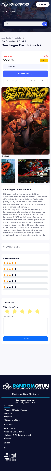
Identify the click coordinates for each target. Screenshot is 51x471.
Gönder (25, 339)
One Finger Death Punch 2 (13, 41)
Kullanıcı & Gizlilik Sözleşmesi (18, 435)
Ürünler (18, 38)
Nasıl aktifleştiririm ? (14, 81)
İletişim (8, 438)
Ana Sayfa (6, 38)
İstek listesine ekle (37, 81)
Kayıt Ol (8, 416)
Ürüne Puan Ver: (10, 307)
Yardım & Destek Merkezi (16, 410)
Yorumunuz (8, 316)
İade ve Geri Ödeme (14, 432)
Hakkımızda (10, 428)
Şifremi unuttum (12, 420)
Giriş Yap (9, 413)
